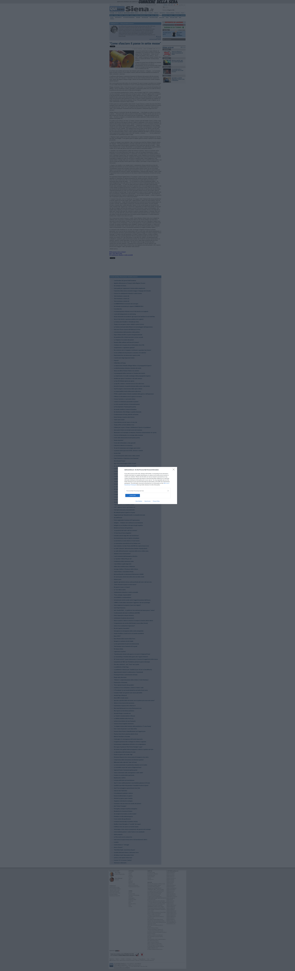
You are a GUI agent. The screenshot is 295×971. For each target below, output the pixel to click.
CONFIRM (133, 495)
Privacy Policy (156, 501)
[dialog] (147, 485)
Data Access (147, 501)
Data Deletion (139, 501)
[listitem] (147, 491)
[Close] (174, 469)
